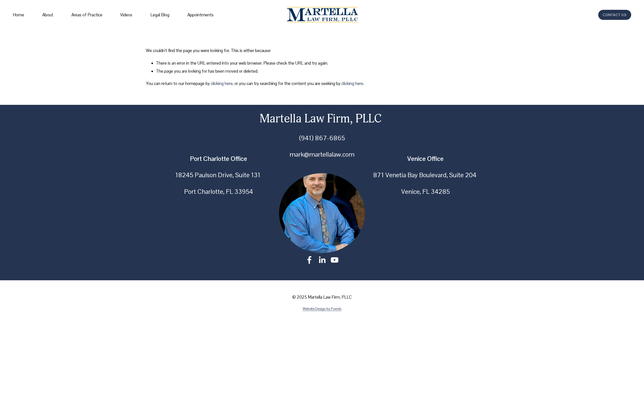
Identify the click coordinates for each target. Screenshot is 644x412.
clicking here (222, 83)
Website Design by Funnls (322, 308)
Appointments (200, 15)
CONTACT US (614, 15)
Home (18, 15)
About (47, 15)
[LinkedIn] (322, 260)
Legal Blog (159, 15)
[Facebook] (309, 260)
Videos (126, 15)
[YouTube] (335, 260)
